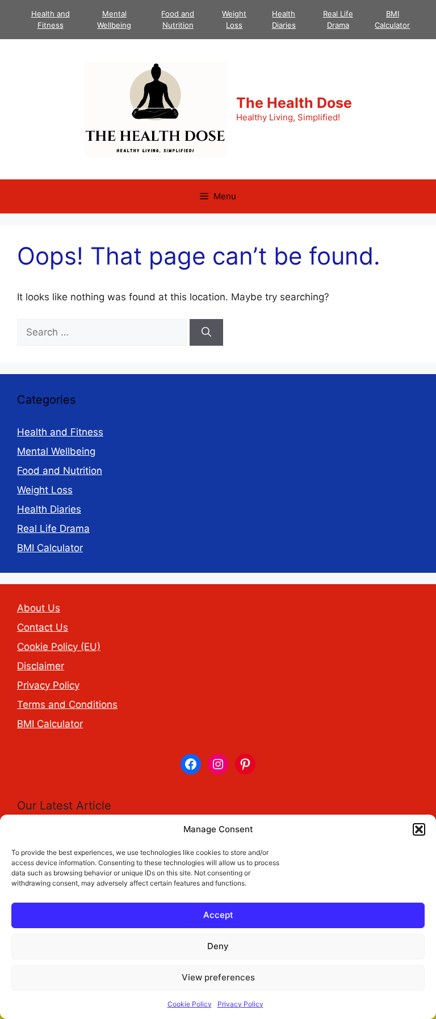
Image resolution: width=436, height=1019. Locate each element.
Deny (218, 946)
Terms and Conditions (67, 704)
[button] (419, 829)
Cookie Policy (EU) (58, 646)
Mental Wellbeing (56, 451)
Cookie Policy (189, 1004)
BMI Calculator (50, 547)
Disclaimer (40, 666)
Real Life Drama (53, 528)
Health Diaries (49, 509)
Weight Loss (45, 490)
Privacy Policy (240, 1004)
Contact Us (42, 627)
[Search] (206, 332)
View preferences (218, 977)
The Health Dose (294, 102)
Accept (218, 914)
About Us (38, 608)
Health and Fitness (60, 432)
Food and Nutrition (59, 470)
